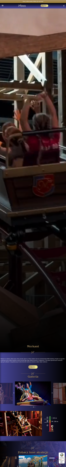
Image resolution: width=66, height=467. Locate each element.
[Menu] (64, 453)
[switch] (61, 462)
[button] (14, 393)
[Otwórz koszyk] (64, 6)
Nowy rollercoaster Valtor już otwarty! (33, 1)
